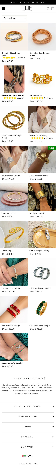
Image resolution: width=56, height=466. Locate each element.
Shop (27, 426)
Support (27, 447)
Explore (27, 437)
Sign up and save (27, 406)
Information (27, 416)
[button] (9, 57)
